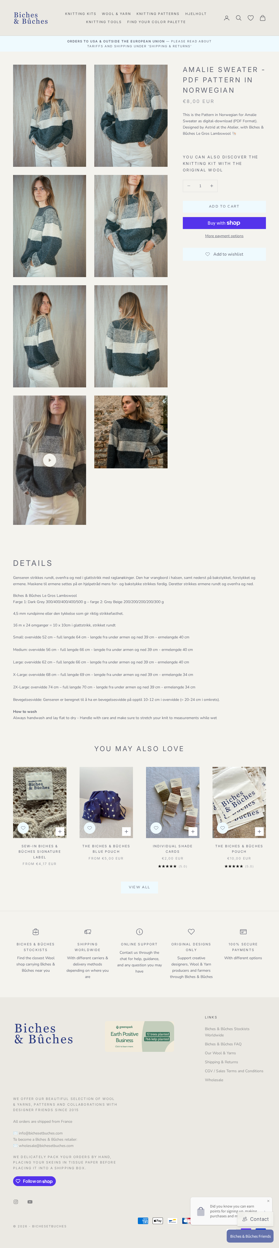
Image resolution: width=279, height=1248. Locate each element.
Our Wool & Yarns (220, 1053)
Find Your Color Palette (156, 22)
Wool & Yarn (116, 14)
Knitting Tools (104, 22)
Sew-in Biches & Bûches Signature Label (40, 851)
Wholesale (214, 1080)
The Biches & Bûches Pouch (239, 849)
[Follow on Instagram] (16, 1202)
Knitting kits (80, 14)
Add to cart (224, 206)
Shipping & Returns (221, 1062)
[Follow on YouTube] (30, 1202)
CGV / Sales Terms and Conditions (234, 1071)
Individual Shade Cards (173, 849)
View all (139, 887)
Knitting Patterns (158, 14)
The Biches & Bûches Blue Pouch (106, 849)
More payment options (224, 236)
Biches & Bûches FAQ (223, 1044)
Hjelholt (196, 14)
